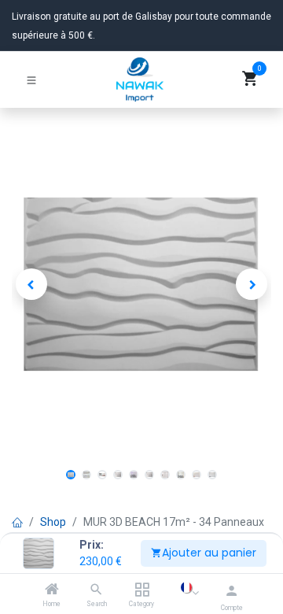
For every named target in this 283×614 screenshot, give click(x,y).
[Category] (141, 590)
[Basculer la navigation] (31, 79)
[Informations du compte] (231, 591)
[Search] (96, 590)
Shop (53, 522)
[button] (31, 284)
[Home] (52, 590)
